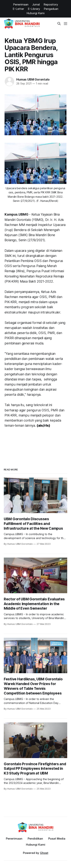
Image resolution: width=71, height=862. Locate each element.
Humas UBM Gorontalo (32, 79)
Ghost (44, 853)
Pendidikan (35, 838)
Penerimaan (14, 838)
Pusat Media (56, 838)
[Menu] (65, 24)
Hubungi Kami (35, 844)
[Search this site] (59, 24)
